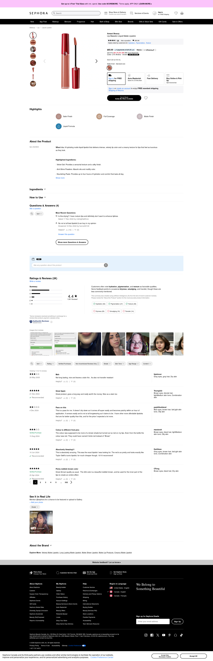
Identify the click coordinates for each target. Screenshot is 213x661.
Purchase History (62, 597)
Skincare (67, 21)
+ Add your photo (36, 502)
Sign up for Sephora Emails (147, 616)
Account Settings (61, 600)
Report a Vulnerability (37, 620)
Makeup (55, 21)
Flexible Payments (89, 617)
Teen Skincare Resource (91, 624)
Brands (130, 21)
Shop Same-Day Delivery (64, 624)
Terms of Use (45, 645)
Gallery (58, 590)
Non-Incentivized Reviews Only (86, 364)
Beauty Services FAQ (90, 610)
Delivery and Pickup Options (92, 594)
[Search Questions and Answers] (32, 214)
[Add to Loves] (145, 98)
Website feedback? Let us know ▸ (106, 562)
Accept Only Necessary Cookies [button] (165, 656)
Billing (85, 600)
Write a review (35, 281)
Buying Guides (88, 607)
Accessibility (87, 620)
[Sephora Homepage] (39, 13)
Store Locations (88, 614)
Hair (92, 21)
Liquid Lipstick (47, 27)
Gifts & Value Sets (146, 21)
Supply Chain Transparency (39, 594)
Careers (32, 590)
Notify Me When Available (124, 98)
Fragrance (81, 21)
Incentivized (142, 353)
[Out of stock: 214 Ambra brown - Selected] (109, 68)
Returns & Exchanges (90, 590)
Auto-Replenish (61, 607)
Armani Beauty (113, 34)
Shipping (86, 597)
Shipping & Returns (116, 90)
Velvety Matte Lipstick (50, 552)
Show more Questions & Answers (72, 242)
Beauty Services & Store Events (66, 604)
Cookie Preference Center (101, 657)
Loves (58, 617)
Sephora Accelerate (36, 614)
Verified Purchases (64, 364)
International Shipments (91, 604)
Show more (60, 178)
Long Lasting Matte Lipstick (70, 552)
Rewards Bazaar (61, 614)
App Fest (43, 21)
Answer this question (66, 234)
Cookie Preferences (75, 645)
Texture (148, 43)
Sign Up (177, 621)
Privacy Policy (34, 645)
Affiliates (32, 597)
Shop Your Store (61, 620)
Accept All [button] (193, 656)
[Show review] (41, 344)
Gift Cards (163, 21)
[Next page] (71, 482)
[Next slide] (96, 61)
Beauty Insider (61, 587)
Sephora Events (35, 600)
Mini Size (118, 21)
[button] (89, 657)
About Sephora (35, 587)
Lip (38, 27)
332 (66, 482)
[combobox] (76, 13)
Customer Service (89, 587)
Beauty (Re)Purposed (37, 617)
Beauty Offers (60, 610)
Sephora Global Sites (37, 607)
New (32, 21)
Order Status (60, 594)
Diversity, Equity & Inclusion (39, 610)
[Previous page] (30, 482)
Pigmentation (140, 43)
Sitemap (64, 645)
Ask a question (126, 40)
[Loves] (176, 13)
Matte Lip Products (106, 552)
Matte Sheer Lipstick (90, 552)
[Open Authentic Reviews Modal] (51, 321)
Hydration (131, 43)
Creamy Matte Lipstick (123, 552)
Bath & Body (104, 21)
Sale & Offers (177, 21)
